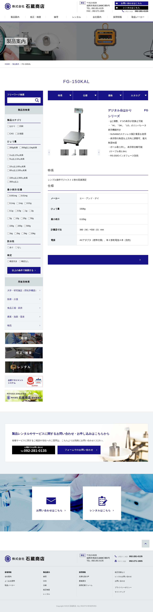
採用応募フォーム (85, 585)
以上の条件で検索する (22, 270)
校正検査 (46, 590)
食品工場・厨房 (14, 308)
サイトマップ (120, 592)
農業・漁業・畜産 (16, 317)
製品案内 (15, 17)
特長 (60, 95)
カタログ (135, 95)
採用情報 (117, 17)
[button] (49, 152)
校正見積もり (120, 572)
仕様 (85, 95)
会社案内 (97, 17)
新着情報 (8, 572)
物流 (9, 325)
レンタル (76, 17)
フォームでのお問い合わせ (79, 450)
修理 (56, 17)
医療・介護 (12, 299)
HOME (7, 64)
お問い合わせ (120, 581)
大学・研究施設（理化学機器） (22, 290)
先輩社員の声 (84, 576)
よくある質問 (10, 581)
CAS (44, 581)
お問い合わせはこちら (131, 3)
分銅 (44, 585)
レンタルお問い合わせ (123, 576)
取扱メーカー (137, 17)
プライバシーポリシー (123, 587)
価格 (110, 95)
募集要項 (82, 581)
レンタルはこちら (131, 8)
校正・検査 (35, 17)
